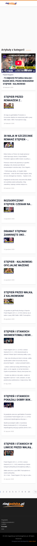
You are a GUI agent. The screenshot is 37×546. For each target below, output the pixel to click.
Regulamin (4, 520)
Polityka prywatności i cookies (7, 523)
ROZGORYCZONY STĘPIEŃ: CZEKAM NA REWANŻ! (17, 204)
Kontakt (4, 526)
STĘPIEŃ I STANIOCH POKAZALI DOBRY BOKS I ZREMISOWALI (18, 400)
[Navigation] (2, 3)
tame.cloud (32, 541)
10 (29, 492)
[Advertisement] (18, 26)
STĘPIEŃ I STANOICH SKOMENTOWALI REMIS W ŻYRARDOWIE (18, 335)
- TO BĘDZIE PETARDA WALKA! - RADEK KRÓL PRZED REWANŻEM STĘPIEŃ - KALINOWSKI (18, 81)
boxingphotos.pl (23, 536)
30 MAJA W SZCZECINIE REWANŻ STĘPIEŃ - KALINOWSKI (18, 139)
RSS (2, 529)
